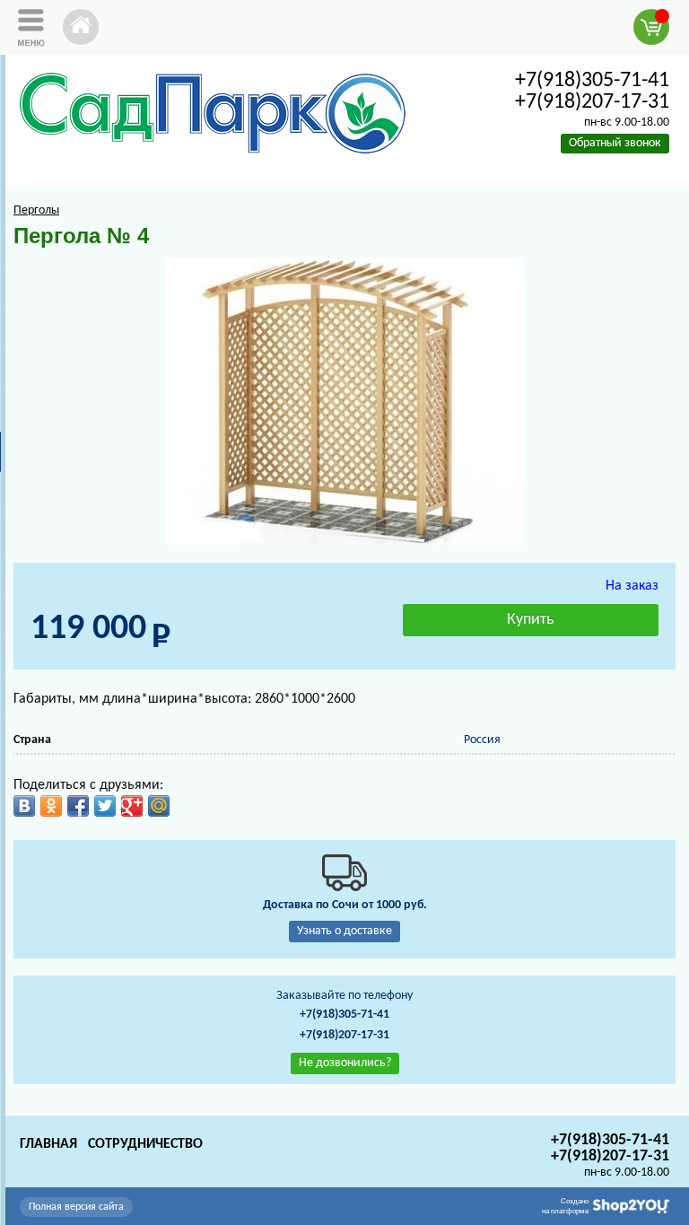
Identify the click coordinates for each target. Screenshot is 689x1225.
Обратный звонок (615, 143)
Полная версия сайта (76, 1207)
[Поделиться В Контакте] (24, 806)
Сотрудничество (145, 1144)
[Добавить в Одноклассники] (51, 806)
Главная (48, 1144)
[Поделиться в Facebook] (78, 806)
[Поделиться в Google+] (132, 806)
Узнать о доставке (344, 931)
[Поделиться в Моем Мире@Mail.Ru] (159, 806)
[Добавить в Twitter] (105, 806)
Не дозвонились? (345, 1063)
